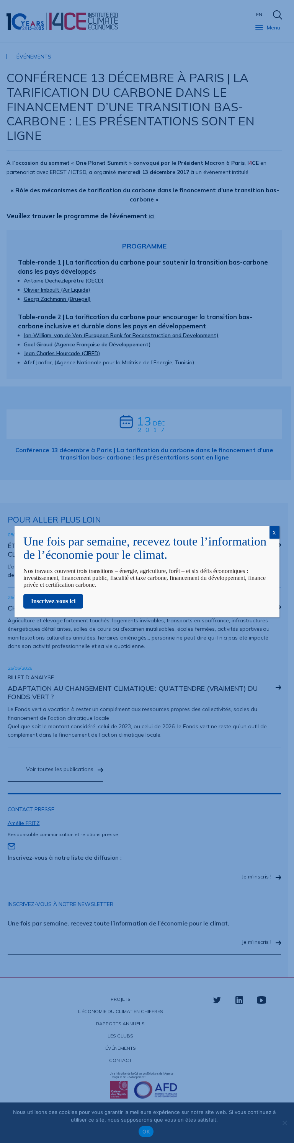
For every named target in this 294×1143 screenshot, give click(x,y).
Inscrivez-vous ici (53, 601)
